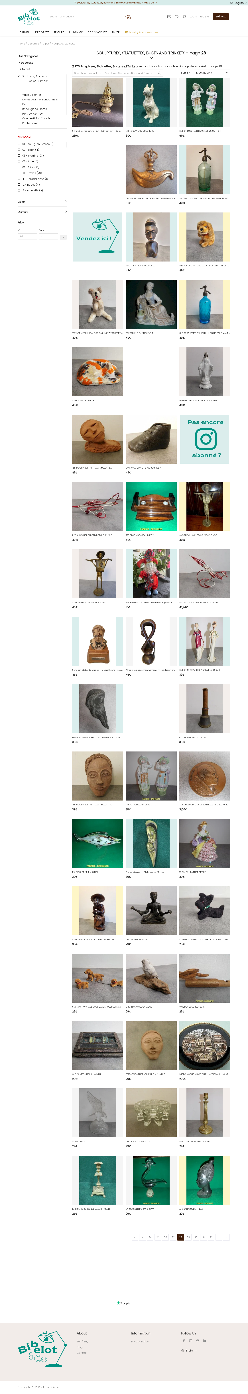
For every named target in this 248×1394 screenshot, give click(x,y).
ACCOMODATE (97, 32)
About (82, 1333)
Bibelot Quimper (37, 81)
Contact (82, 1353)
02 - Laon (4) (30, 150)
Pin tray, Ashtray (32, 114)
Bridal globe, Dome (34, 109)
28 (180, 1237)
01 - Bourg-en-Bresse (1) (37, 144)
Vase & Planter (31, 95)
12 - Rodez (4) (31, 185)
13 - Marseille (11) (32, 190)
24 (150, 1237)
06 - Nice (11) (30, 161)
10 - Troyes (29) (32, 173)
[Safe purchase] (184, 16)
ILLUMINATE (76, 32)
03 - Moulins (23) (33, 155)
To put (45, 43)
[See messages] (169, 16)
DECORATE (42, 32)
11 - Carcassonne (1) (35, 179)
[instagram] (190, 1341)
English (239, 3)
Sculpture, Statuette (34, 76)
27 (173, 1237)
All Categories (29, 56)
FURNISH (25, 32)
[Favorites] (177, 16)
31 (203, 1237)
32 (211, 1237)
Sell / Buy (82, 1341)
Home (21, 43)
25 (157, 1237)
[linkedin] (204, 1341)
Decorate (33, 43)
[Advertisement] (42, 297)
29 (188, 1237)
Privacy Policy (140, 1341)
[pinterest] (197, 1341)
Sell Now (221, 16)
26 (165, 1237)
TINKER (116, 32)
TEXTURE (59, 32)
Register (205, 16)
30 (196, 1237)
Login (193, 16)
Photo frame (30, 123)
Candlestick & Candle (36, 118)
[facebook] (183, 1341)
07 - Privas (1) (30, 167)
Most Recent (204, 72)
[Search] (128, 16)
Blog (80, 1347)
